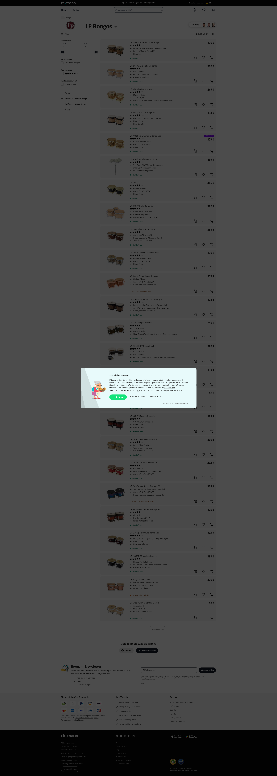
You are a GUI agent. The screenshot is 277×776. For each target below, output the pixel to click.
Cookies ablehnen (138, 396)
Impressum (167, 404)
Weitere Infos (155, 396)
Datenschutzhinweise (181, 404)
